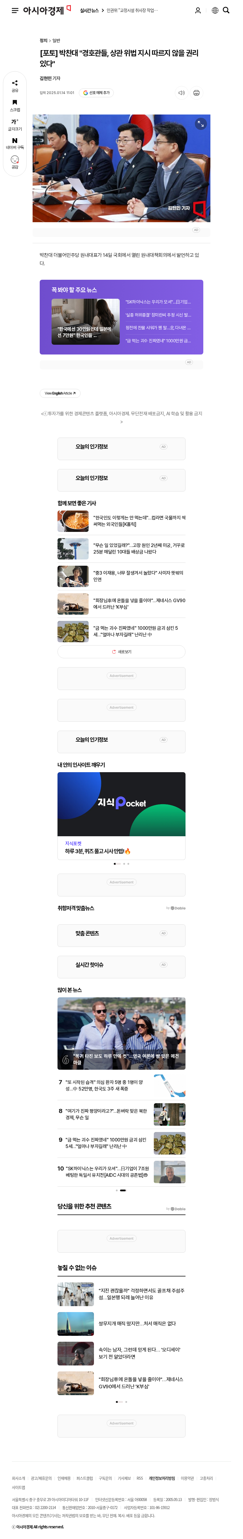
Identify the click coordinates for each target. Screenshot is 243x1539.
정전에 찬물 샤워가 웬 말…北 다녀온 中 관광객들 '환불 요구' (158, 327)
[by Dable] (176, 1208)
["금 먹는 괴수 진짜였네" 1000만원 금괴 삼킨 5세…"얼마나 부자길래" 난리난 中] (73, 641)
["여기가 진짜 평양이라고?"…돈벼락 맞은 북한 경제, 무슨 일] (170, 1125)
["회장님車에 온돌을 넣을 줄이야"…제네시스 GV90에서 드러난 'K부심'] (73, 613)
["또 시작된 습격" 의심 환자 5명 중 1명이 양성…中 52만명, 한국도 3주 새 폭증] (170, 1096)
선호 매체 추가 (99, 92)
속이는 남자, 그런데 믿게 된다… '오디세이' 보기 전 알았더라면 (139, 1353)
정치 (43, 41)
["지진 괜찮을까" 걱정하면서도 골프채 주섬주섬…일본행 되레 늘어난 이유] (75, 1305)
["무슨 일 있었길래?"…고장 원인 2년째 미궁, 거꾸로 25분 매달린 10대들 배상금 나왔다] (73, 558)
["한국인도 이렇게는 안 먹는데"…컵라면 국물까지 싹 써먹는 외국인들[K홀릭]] (73, 531)
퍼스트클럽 (84, 1478)
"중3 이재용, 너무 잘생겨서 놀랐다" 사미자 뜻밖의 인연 (138, 576)
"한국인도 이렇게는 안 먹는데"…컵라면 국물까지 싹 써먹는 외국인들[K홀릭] (139, 521)
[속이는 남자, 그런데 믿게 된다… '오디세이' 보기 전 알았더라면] (75, 1364)
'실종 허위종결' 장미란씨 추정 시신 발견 (158, 315)
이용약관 (187, 1478)
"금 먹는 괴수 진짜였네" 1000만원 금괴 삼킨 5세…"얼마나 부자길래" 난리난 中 (158, 341)
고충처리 (206, 1478)
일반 (56, 41)
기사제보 (124, 1478)
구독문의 (105, 1478)
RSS (140, 1478)
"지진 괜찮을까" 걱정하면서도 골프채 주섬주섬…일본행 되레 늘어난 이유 (141, 1294)
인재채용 (64, 1478)
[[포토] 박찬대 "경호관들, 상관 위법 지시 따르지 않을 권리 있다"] (121, 168)
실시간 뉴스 (89, 10)
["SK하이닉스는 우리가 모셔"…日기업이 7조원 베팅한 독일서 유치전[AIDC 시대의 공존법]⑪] (170, 1182)
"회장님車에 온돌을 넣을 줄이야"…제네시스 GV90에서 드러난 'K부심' (139, 604)
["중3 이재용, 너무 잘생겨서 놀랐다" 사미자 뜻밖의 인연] (73, 586)
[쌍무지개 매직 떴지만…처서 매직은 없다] (75, 1335)
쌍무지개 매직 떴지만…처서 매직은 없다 (137, 1324)
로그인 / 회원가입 (198, 10)
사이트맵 (18, 1487)
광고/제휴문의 (41, 1478)
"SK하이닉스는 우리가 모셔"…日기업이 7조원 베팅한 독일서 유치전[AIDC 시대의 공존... (158, 302)
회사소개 (18, 1478)
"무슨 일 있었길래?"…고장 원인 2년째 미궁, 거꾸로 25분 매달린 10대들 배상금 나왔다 (139, 549)
